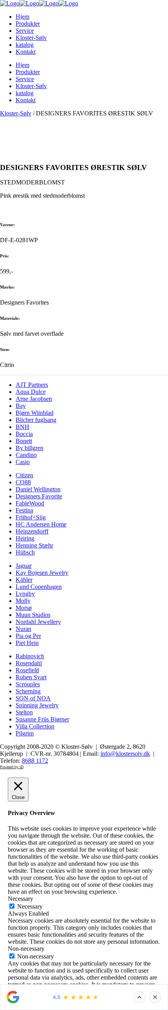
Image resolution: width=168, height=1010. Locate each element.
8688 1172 (35, 760)
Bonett (24, 441)
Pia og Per (28, 636)
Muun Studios (33, 614)
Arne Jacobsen (34, 398)
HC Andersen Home (41, 524)
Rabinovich (30, 656)
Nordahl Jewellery (38, 621)
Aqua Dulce (31, 391)
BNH (22, 426)
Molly (23, 600)
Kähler (24, 579)
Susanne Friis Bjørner (42, 719)
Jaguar (24, 565)
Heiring (25, 538)
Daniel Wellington (38, 489)
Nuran (23, 628)
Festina (24, 510)
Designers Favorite (39, 496)
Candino (26, 455)
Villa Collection (35, 726)
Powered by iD (11, 767)
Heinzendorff (32, 531)
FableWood (30, 503)
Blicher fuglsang (36, 419)
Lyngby (25, 593)
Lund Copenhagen (39, 586)
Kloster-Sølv (15, 113)
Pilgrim (25, 733)
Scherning (28, 691)
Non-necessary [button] (26, 948)
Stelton (24, 712)
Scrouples (28, 684)
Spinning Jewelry (37, 705)
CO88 (23, 482)
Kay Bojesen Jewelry (42, 572)
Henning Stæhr (34, 545)
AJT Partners (32, 384)
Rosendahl (29, 663)
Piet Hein (27, 643)
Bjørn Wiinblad (35, 412)
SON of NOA (33, 698)
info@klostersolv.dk (125, 753)
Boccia (24, 434)
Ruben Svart (31, 677)
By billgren (29, 448)
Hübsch (25, 552)
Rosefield (27, 670)
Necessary (30, 906)
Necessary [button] (20, 898)
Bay (21, 405)
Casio (23, 462)
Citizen (24, 475)
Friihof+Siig (31, 517)
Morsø (24, 607)
